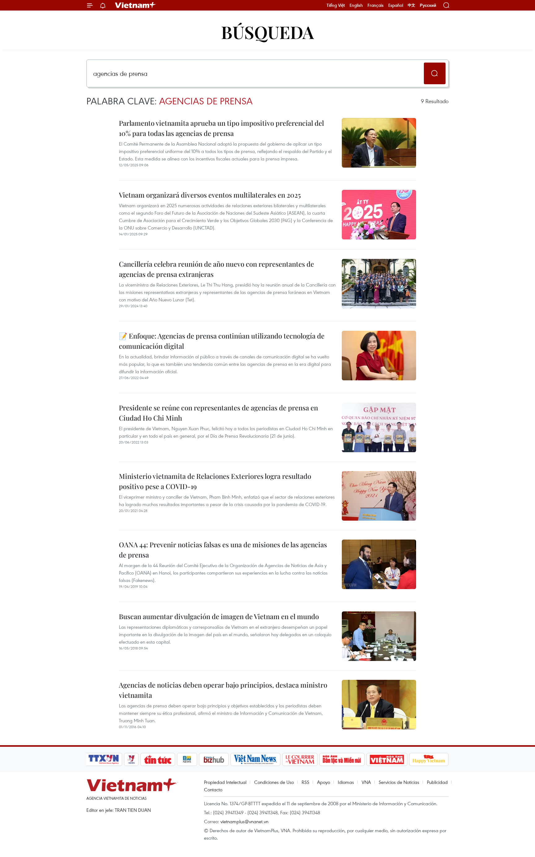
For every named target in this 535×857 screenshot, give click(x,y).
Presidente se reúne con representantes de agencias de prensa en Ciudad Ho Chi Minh (218, 412)
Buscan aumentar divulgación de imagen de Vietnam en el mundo (219, 616)
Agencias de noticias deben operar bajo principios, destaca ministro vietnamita (223, 690)
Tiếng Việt (336, 5)
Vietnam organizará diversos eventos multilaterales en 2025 (210, 194)
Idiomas (346, 782)
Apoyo (323, 782)
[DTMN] (341, 759)
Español (395, 5)
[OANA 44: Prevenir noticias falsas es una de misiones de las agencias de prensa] (379, 564)
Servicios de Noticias (399, 782)
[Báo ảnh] (386, 759)
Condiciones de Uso (274, 782)
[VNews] (131, 759)
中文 (411, 5)
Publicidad (437, 782)
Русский (428, 5)
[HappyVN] (429, 759)
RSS (305, 782)
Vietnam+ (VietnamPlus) (135, 5)
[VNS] (255, 759)
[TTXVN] (103, 759)
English (356, 5)
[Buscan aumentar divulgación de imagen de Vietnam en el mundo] (379, 636)
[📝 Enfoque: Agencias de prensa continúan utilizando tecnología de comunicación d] (379, 355)
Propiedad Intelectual (225, 782)
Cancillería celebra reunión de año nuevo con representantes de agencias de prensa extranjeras (216, 269)
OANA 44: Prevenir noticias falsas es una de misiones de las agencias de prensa (223, 549)
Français (376, 5)
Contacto (213, 789)
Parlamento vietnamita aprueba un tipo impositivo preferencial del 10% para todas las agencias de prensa (221, 128)
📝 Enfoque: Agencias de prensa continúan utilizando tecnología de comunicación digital (221, 341)
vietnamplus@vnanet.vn (244, 821)
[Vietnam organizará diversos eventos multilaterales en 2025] (379, 214)
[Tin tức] (158, 759)
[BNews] (187, 759)
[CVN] (299, 759)
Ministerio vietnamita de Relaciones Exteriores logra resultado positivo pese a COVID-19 (215, 481)
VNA (366, 782)
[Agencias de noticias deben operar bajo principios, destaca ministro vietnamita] (379, 704)
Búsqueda (267, 31)
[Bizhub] (213, 759)
